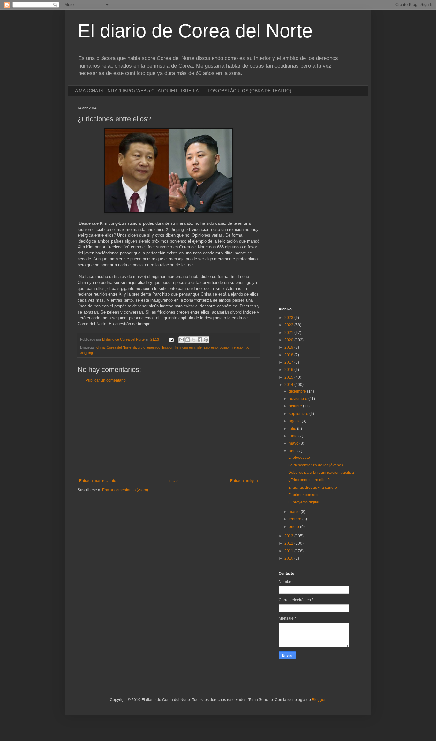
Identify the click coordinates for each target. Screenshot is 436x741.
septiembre (299, 414)
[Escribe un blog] (187, 339)
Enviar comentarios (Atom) (125, 490)
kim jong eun (185, 347)
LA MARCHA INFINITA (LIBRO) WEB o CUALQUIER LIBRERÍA (135, 90)
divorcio (139, 347)
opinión (225, 347)
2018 (289, 355)
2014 (289, 384)
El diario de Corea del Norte (195, 31)
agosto (295, 421)
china (100, 347)
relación (238, 347)
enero (294, 527)
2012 (289, 543)
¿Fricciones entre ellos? (309, 480)
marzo (295, 512)
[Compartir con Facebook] (200, 339)
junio (293, 436)
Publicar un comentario (106, 380)
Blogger (318, 700)
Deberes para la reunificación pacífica (321, 472)
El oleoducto (299, 457)
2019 (289, 347)
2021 (289, 332)
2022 (289, 325)
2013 (289, 536)
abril (293, 451)
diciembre (298, 391)
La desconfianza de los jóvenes (315, 465)
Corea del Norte (119, 347)
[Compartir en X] (194, 339)
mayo (294, 443)
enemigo (153, 347)
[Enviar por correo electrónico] (181, 339)
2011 (289, 551)
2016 (289, 369)
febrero (295, 519)
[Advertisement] (168, 431)
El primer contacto (303, 495)
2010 (289, 558)
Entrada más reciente (97, 481)
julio (293, 429)
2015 (289, 377)
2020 (289, 340)
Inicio (173, 481)
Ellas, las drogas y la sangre (312, 487)
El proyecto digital (303, 502)
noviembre (298, 399)
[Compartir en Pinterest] (206, 339)
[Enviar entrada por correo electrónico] (171, 339)
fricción (167, 347)
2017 (289, 362)
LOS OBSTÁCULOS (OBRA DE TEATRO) (249, 90)
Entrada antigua (244, 481)
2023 (289, 317)
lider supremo (207, 347)
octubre (296, 406)
